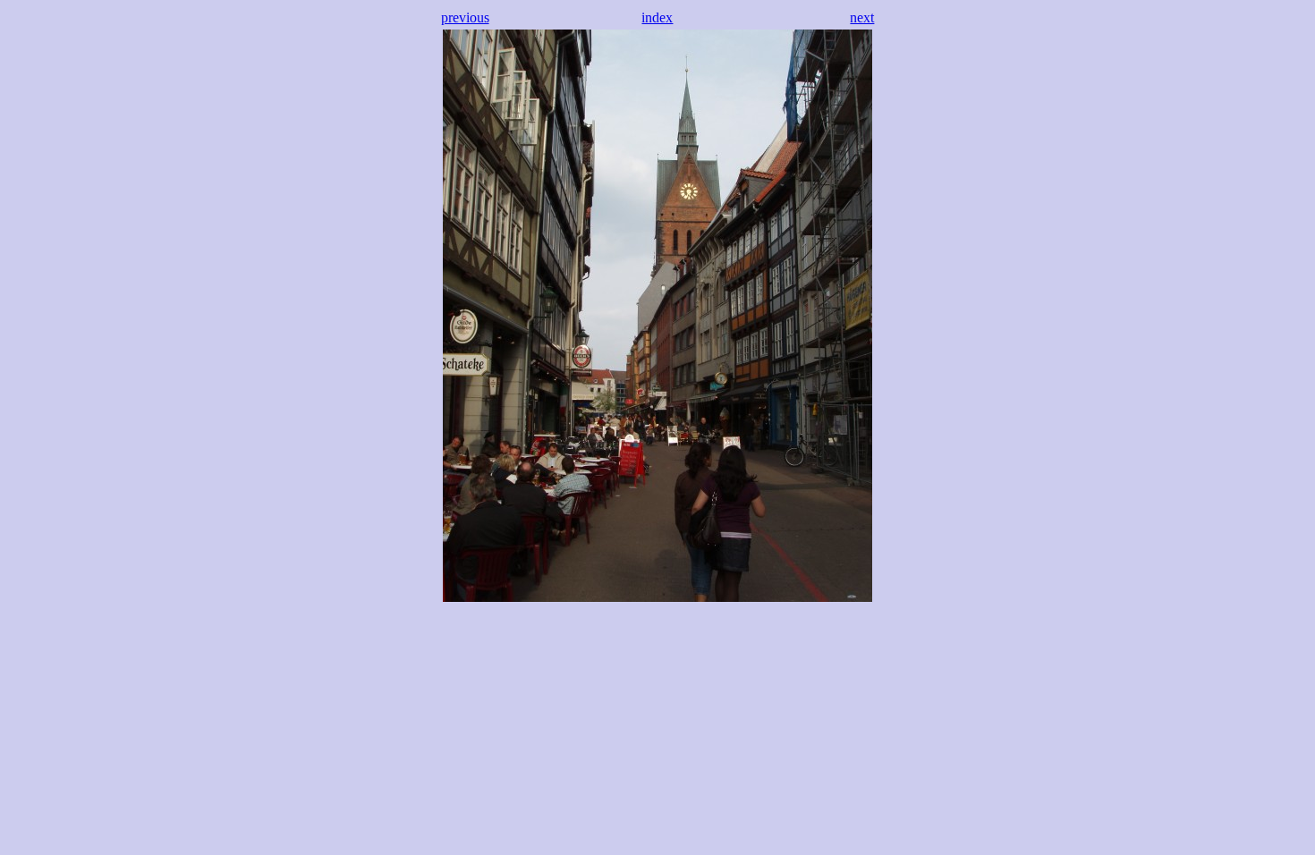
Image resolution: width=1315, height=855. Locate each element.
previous (465, 17)
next (862, 17)
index (657, 17)
